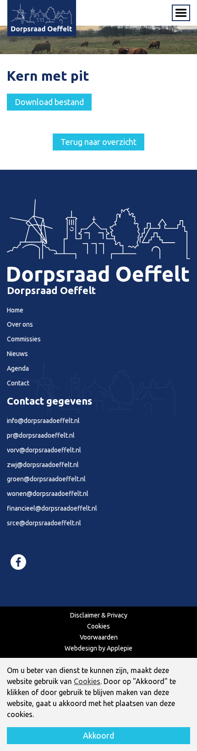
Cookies (98, 626)
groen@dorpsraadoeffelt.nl (46, 479)
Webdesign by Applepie (98, 648)
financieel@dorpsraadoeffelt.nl (52, 508)
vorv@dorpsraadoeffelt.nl (44, 450)
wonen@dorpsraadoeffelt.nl (47, 493)
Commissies (24, 339)
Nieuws (17, 353)
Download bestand (49, 101)
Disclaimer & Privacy (98, 615)
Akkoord (98, 735)
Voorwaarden (99, 637)
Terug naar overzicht (98, 141)
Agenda (18, 368)
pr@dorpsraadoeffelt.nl (41, 435)
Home (15, 310)
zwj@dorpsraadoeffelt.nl (43, 464)
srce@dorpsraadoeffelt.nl (44, 523)
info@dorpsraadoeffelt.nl (43, 420)
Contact (18, 383)
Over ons (20, 324)
